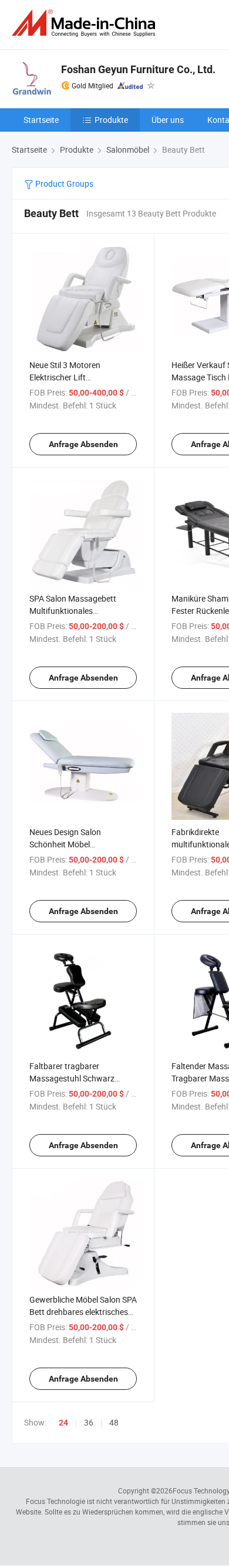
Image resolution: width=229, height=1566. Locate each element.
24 (63, 1422)
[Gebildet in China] (86, 23)
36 (88, 1422)
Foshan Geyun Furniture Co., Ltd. (138, 69)
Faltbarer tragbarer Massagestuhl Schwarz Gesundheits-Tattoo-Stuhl (76, 1078)
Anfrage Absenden (83, 444)
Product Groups (63, 183)
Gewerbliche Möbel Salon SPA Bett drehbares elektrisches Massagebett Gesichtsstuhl (83, 1312)
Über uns (167, 119)
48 (114, 1422)
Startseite (41, 119)
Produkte (111, 119)
